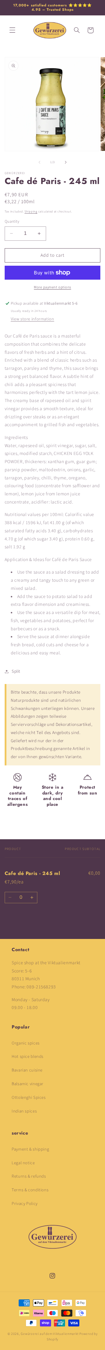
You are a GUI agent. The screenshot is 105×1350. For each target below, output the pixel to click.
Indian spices (24, 1111)
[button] (12, 30)
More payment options (52, 287)
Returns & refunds (29, 1176)
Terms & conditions (30, 1190)
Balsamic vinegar (27, 1084)
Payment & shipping (30, 1149)
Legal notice (23, 1163)
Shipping (30, 211)
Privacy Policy (25, 1204)
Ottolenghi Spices (29, 1097)
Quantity (12, 221)
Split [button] (16, 671)
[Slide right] (65, 162)
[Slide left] (39, 162)
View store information (32, 319)
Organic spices (26, 1043)
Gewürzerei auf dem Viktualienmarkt (49, 1333)
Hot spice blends (27, 1056)
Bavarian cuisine (27, 1070)
